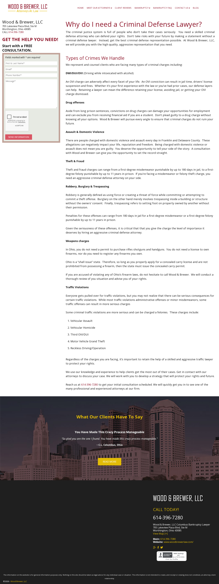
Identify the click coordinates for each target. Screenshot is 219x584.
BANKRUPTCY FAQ (162, 7)
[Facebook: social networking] (158, 547)
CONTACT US (181, 7)
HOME (80, 7)
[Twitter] (161, 547)
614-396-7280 (89, 384)
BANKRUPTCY (141, 7)
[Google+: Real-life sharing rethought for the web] (154, 547)
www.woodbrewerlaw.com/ (178, 542)
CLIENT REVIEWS (123, 7)
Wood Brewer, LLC (19, 581)
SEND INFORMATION (18, 137)
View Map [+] (160, 533)
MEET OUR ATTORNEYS (98, 7)
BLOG (196, 7)
